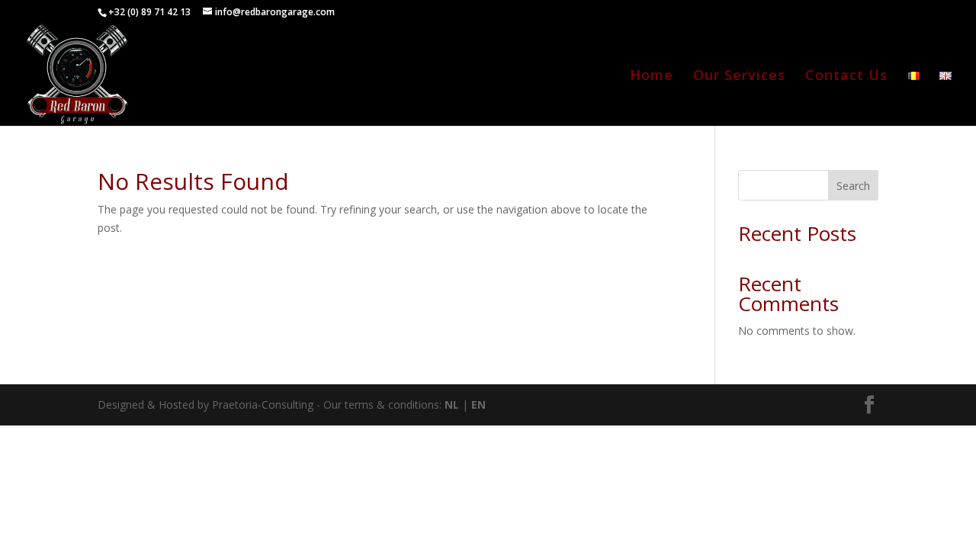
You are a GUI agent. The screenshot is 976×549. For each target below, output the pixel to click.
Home (651, 76)
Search (853, 185)
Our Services (739, 76)
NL (452, 404)
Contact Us (846, 76)
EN (478, 404)
